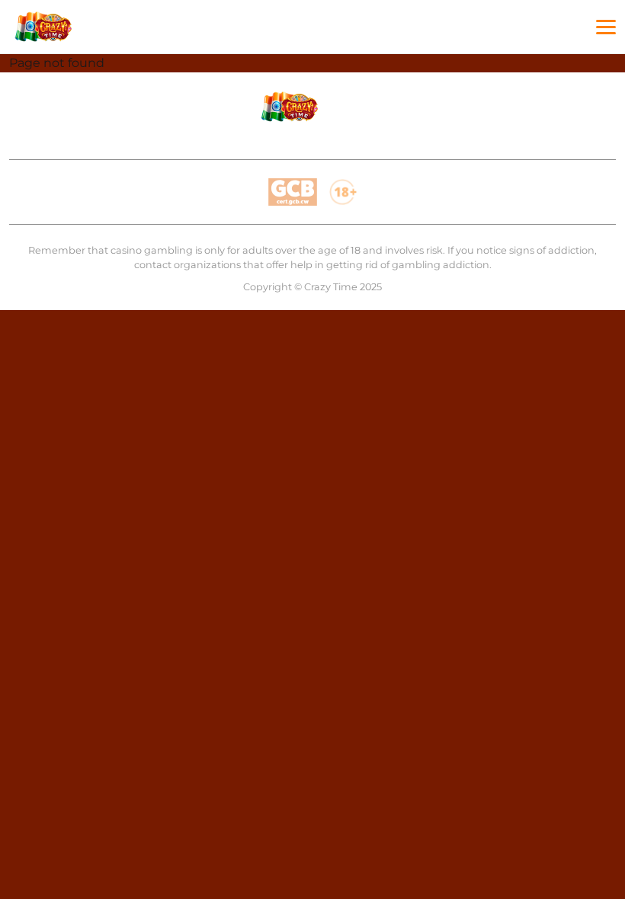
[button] (606, 27)
